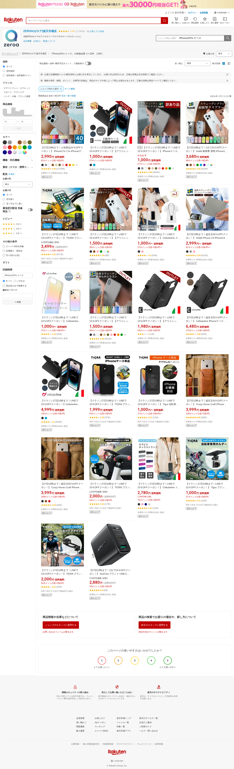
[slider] (3, 116)
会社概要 (27, 41)
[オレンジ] (15, 147)
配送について (49, 41)
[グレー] (10, 142)
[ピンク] (5, 147)
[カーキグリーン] (30, 142)
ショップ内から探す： (168, 38)
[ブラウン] (20, 142)
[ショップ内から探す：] (227, 38)
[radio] (4, 66)
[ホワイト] (15, 142)
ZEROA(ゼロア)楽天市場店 (40, 31)
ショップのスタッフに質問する (60, 625)
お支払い (37, 41)
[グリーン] (25, 147)
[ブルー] (30, 147)
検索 (19, 128)
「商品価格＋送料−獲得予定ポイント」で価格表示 (61, 63)
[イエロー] (20, 147)
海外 (12, 174)
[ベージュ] (25, 142)
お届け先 (7, 179)
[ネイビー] (5, 152)
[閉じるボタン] (227, 74)
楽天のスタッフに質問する (154, 625)
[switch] (30, 209)
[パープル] (10, 152)
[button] (222, 13)
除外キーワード (10, 290)
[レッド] (10, 147)
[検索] (164, 20)
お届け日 (7, 190)
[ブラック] (5, 142)
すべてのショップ (10, 53)
